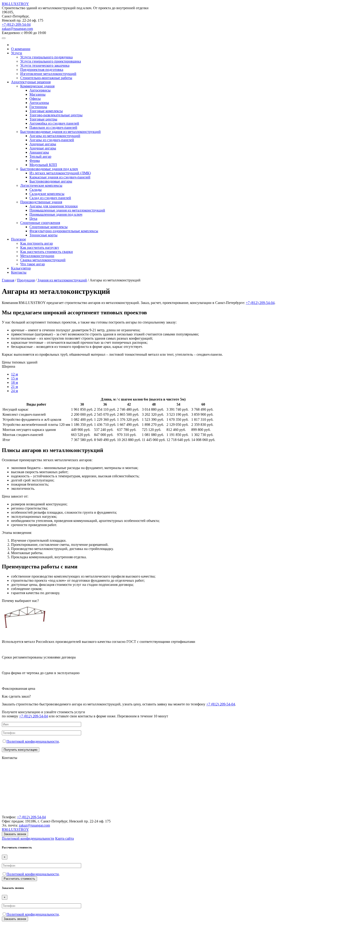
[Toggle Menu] (4, 38)
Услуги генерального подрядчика (46, 57)
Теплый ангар (40, 156)
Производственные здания (41, 202)
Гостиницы (38, 107)
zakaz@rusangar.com (17, 29)
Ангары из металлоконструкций (54, 136)
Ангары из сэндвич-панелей (51, 140)
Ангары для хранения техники (53, 206)
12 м (14, 374)
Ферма (34, 161)
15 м (14, 378)
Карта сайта (64, 838)
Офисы (35, 98)
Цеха (33, 219)
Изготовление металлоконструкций (48, 74)
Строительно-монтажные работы (46, 78)
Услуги (16, 53)
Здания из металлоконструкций (62, 280)
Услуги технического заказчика (44, 65)
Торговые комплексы (46, 111)
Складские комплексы (46, 194)
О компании (20, 49)
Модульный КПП (43, 165)
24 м (14, 391)
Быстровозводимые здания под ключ (49, 169)
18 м (14, 382)
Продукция (26, 280)
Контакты (18, 272)
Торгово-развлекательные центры (56, 115)
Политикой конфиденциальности (32, 741)
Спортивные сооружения (40, 223)
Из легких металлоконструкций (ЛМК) (60, 173)
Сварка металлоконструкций (43, 260)
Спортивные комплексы (48, 227)
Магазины (37, 94)
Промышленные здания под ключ (55, 214)
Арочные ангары (42, 144)
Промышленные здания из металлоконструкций (67, 210)
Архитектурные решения (31, 82)
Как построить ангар (36, 243)
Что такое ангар (32, 264)
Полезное (18, 239)
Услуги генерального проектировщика (50, 61)
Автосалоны (39, 103)
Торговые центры (43, 119)
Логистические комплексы (41, 185)
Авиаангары (39, 152)
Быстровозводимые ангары (50, 181)
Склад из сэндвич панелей (50, 198)
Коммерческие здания (37, 86)
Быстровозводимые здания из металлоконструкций (60, 132)
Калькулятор (21, 268)
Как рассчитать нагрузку (39, 247)
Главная (8, 280)
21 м (14, 387)
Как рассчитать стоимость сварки (46, 252)
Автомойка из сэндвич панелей (54, 123)
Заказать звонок (15, 834)
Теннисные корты (43, 235)
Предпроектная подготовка (41, 70)
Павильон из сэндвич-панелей (53, 127)
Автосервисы (40, 90)
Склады (35, 190)
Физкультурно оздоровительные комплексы (63, 231)
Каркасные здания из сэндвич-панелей (59, 177)
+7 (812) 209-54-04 (16, 24)
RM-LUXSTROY (15, 4)
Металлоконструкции (37, 256)
